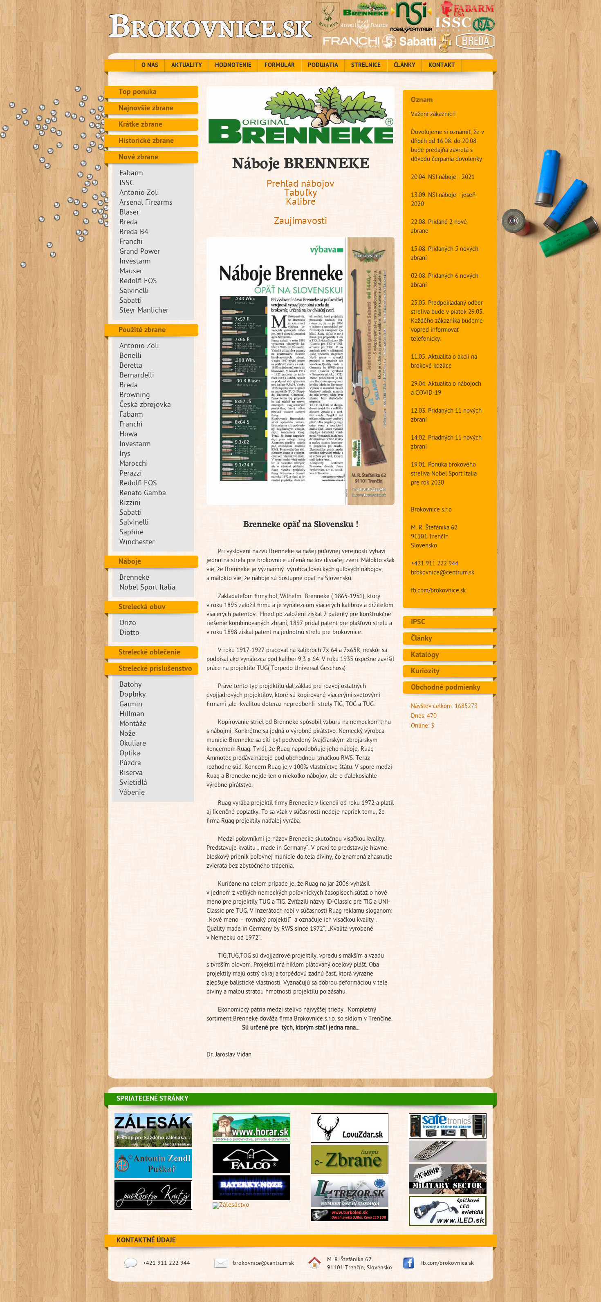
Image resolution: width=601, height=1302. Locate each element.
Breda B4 (133, 232)
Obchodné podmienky (445, 688)
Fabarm (131, 174)
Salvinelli (134, 291)
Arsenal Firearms (146, 203)
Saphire (131, 533)
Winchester (137, 542)
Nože (127, 734)
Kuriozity (425, 672)
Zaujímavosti (300, 222)
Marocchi (133, 464)
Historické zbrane (146, 141)
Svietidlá (133, 783)
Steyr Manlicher (143, 311)
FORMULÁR (280, 66)
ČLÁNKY (404, 66)
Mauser (130, 272)
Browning (134, 395)
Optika (129, 754)
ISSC (126, 183)
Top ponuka (138, 92)
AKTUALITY (186, 66)
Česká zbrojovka (145, 405)
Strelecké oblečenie (149, 653)
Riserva (131, 773)
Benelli (130, 356)
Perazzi (130, 474)
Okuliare (132, 744)
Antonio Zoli (139, 193)
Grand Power (139, 252)
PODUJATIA (323, 66)
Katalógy (425, 655)
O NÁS (149, 66)
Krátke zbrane (140, 125)
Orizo (127, 623)
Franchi (131, 242)
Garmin (130, 705)
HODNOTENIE (233, 66)
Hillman (131, 714)
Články (421, 639)
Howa (128, 435)
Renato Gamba (142, 493)
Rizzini (130, 503)
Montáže (132, 724)
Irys (124, 454)
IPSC (418, 623)
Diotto (129, 633)
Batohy (130, 685)
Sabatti (130, 301)
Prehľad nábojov (300, 185)
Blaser (129, 213)
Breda (128, 223)
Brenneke (134, 578)
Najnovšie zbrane (146, 109)
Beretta (130, 366)
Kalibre (301, 203)
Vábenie (132, 793)
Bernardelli (136, 376)
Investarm (135, 262)
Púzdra (130, 763)
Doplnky (132, 695)
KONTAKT (441, 66)
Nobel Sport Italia (147, 588)
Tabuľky (300, 194)
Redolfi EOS (138, 281)
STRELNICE (366, 66)
